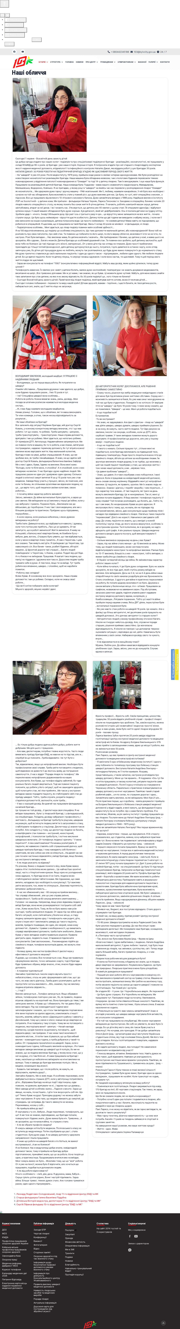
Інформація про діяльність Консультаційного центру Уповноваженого (47, 1277)
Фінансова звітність (75, 1242)
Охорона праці (9, 1259)
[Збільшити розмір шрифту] (9, 44)
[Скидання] (2, 15)
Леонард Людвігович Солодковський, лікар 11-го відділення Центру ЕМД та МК (57, 1194)
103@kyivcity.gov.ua (145, 51)
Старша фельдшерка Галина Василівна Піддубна (41, 1197)
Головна (69, 62)
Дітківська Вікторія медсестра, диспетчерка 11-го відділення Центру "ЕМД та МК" (58, 1201)
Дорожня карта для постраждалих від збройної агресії (43, 1309)
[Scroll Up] (163, 1323)
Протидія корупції (74, 1274)
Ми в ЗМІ (69, 1249)
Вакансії (142, 62)
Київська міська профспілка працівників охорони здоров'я (14, 1249)
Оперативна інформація (77, 1245)
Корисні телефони (11, 1269)
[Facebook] (14, 51)
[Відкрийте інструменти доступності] (4, 4)
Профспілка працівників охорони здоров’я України (15, 1242)
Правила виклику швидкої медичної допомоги (47, 1285)
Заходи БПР (40, 1229)
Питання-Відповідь (12, 1279)
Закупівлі (70, 1234)
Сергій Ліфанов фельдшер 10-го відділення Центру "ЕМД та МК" (49, 1204)
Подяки (69, 1257)
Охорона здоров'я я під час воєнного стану (45, 1257)
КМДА (5, 1237)
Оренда (69, 1238)
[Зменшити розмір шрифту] (37, 40)
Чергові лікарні (41, 1233)
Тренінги (69, 1253)
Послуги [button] (69, 1230)
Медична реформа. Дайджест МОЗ (12, 1264)
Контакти (165, 62)
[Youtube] (22, 51)
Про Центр (90, 62)
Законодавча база (11, 1255)
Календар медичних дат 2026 (14, 1274)
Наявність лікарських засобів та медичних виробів (44, 1292)
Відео (36, 1248)
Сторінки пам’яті (42, 1252)
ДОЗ (4, 1229)
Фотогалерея (40, 1245)
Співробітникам (125, 62)
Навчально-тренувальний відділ (78, 1269)
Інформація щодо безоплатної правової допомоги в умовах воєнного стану (45, 1266)
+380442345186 (120, 51)
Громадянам (106, 62)
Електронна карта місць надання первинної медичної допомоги (14, 1285)
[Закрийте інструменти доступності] (7, 15)
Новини (79, 62)
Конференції (40, 1237)
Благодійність (72, 1264)
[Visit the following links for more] (130, 1236)
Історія (42, 62)
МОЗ (4, 1233)
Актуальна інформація (45, 1302)
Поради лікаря (41, 1299)
